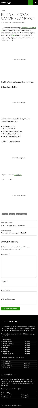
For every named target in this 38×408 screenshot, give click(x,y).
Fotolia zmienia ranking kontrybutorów (14, 232)
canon (12, 214)
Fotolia (5, 348)
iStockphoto (7, 397)
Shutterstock (7, 342)
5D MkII (5, 214)
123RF (5, 350)
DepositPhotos (8, 344)
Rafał (11, 22)
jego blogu (18, 175)
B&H (13, 35)
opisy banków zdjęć (26, 330)
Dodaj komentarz (19, 22)
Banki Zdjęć (6, 2)
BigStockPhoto (8, 354)
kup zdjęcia (24, 395)
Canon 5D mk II (21, 214)
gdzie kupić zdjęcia (16, 379)
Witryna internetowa (8, 299)
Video (3, 11)
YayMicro (6, 352)
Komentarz (5, 254)
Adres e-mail (6, 290)
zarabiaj (27, 342)
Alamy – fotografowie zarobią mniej (13, 224)
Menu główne (35, 2)
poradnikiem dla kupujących (15, 381)
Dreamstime (7, 346)
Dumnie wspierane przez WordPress (11, 405)
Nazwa (4, 281)
